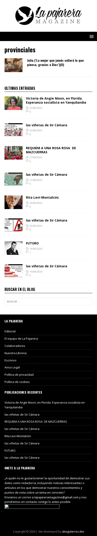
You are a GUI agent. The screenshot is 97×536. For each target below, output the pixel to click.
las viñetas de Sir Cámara (46, 125)
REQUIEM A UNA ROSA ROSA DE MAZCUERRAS (51, 150)
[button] (91, 36)
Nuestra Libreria (16, 353)
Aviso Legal (12, 367)
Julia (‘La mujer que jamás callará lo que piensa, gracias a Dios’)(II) (55, 62)
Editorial (10, 331)
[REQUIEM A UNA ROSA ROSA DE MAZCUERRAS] (14, 157)
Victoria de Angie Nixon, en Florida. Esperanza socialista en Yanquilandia (56, 100)
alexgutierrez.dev (73, 532)
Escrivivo (10, 360)
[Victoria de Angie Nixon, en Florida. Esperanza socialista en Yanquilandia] (14, 107)
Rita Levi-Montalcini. (42, 197)
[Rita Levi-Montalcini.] (14, 206)
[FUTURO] (14, 252)
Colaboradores (15, 346)
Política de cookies (17, 382)
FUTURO (32, 243)
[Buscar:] (48, 301)
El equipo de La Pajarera (21, 338)
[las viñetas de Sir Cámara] (14, 134)
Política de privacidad (19, 375)
